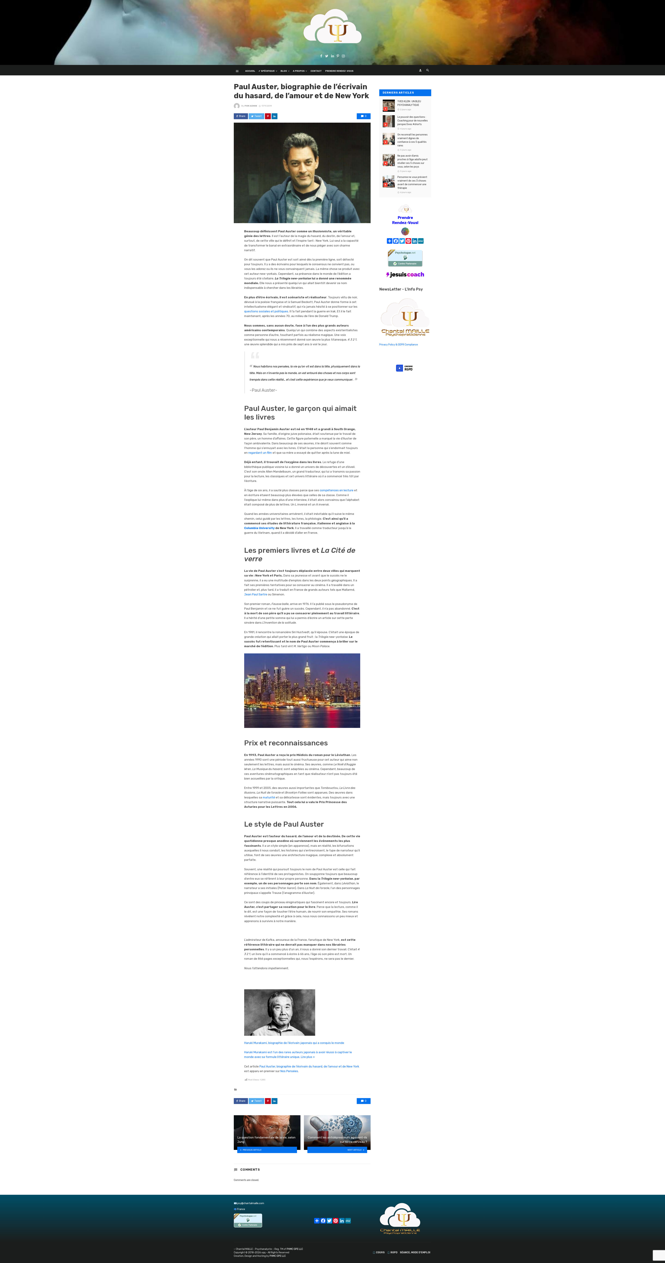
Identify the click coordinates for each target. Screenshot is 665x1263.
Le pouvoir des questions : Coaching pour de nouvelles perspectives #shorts (412, 121)
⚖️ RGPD (392, 1252)
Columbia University (259, 528)
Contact (316, 71)
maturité (269, 797)
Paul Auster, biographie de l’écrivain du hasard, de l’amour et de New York (309, 1066)
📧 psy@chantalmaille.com (249, 1203)
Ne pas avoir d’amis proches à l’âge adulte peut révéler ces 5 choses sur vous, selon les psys (412, 161)
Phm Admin (251, 106)
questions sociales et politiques (266, 311)
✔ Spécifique (267, 71)
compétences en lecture (336, 490)
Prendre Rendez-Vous (339, 71)
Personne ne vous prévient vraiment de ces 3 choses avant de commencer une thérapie (412, 183)
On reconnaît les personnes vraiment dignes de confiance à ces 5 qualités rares (412, 140)
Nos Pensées (289, 1071)
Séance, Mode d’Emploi (415, 1252)
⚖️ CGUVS (379, 1252)
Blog (284, 71)
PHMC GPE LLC (295, 1249)
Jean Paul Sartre (255, 594)
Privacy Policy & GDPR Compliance (398, 344)
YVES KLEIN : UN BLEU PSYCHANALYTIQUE (409, 103)
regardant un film (260, 452)
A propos (299, 71)
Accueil (250, 71)
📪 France (239, 1209)
